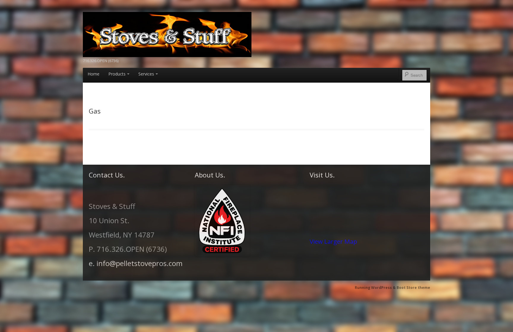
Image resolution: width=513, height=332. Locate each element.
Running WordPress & (376, 287)
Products (117, 74)
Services (146, 74)
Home (93, 74)
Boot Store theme (413, 287)
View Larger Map (333, 241)
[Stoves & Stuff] (167, 33)
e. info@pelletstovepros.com (136, 263)
